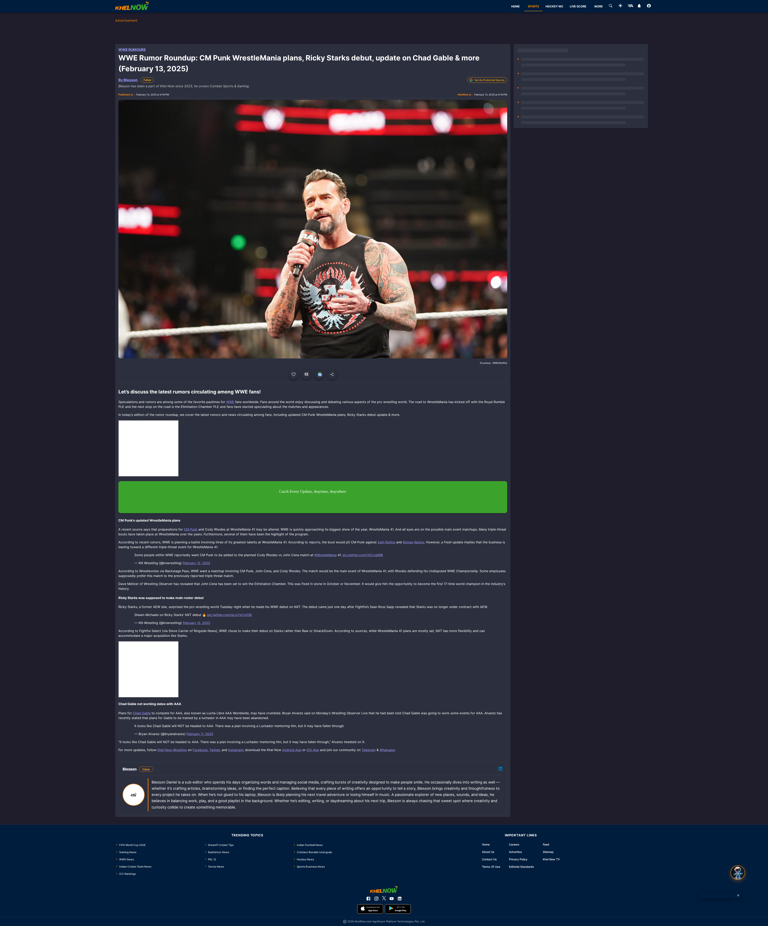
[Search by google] (611, 6)
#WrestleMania (325, 555)
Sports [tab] (533, 6)
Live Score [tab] (578, 6)
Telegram (369, 750)
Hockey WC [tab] (554, 6)
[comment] (306, 374)
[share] (332, 374)
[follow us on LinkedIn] (399, 898)
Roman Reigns (413, 542)
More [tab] (598, 6)
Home (486, 844)
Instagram (235, 750)
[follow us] (319, 374)
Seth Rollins (386, 542)
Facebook (200, 750)
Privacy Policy (518, 859)
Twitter (214, 750)
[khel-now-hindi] (630, 6)
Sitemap (548, 852)
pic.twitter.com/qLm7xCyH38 (229, 615)
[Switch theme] (620, 6)
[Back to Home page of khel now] (132, 6)
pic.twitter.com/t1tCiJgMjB (363, 555)
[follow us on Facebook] (368, 898)
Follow (147, 79)
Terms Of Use (491, 866)
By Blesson (128, 80)
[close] (738, 895)
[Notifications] (639, 6)
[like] (293, 374)
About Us (488, 852)
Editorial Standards (521, 866)
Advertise (515, 852)
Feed (546, 844)
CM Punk (190, 529)
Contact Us (489, 859)
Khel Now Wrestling (172, 750)
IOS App (313, 750)
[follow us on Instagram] (376, 898)
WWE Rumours (132, 50)
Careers (514, 844)
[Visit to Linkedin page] (500, 769)
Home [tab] (515, 6)
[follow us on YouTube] (391, 898)
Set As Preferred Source (490, 80)
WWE (230, 402)
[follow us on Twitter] (384, 898)
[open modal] (738, 872)
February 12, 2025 (196, 563)
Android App (291, 750)
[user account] (649, 6)
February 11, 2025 (200, 734)
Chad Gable (142, 713)
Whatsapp (387, 750)
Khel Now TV (551, 859)
